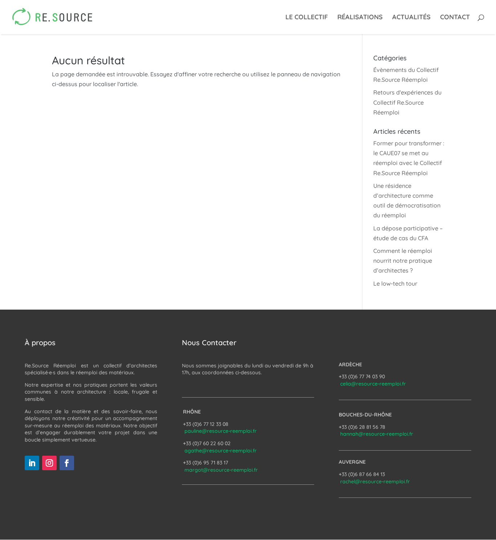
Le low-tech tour (395, 283)
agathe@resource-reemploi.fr (220, 450)
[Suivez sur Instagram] (49, 463)
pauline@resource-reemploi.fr (220, 431)
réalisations (360, 18)
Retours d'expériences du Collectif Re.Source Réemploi (407, 102)
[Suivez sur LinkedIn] (32, 463)
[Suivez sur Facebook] (67, 463)
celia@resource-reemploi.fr (373, 383)
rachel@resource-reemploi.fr (375, 481)
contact (455, 18)
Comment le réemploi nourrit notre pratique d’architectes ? (402, 260)
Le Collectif (306, 18)
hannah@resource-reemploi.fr (376, 434)
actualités (411, 18)
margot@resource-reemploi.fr (221, 470)
